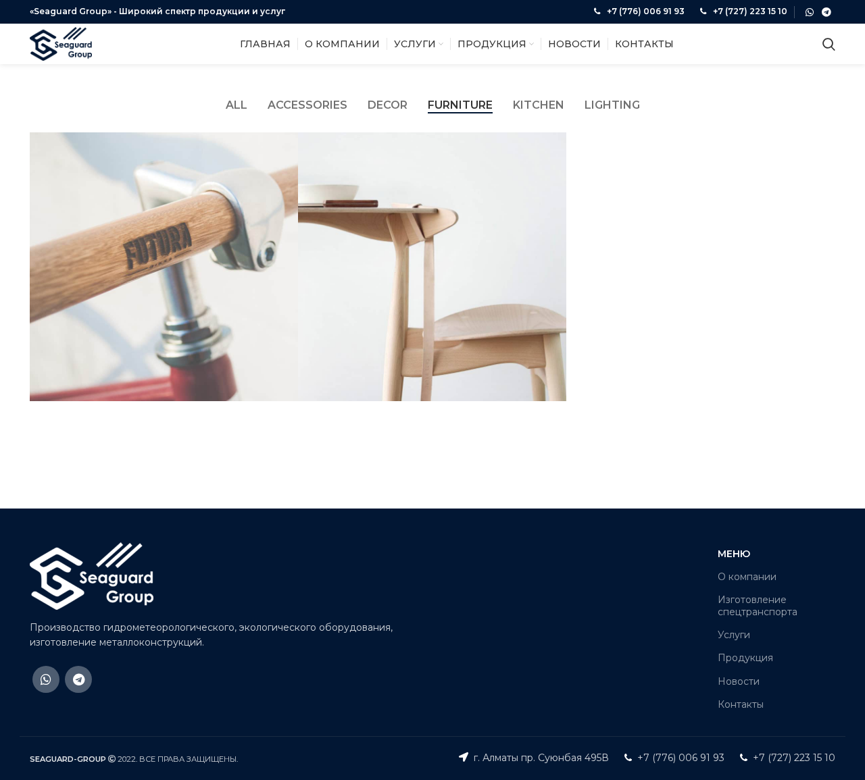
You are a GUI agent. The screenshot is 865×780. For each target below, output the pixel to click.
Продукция (745, 658)
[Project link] (164, 266)
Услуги (734, 635)
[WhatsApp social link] (809, 12)
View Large (288, 142)
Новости (739, 681)
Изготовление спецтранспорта (757, 606)
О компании (747, 577)
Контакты (741, 704)
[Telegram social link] (826, 12)
